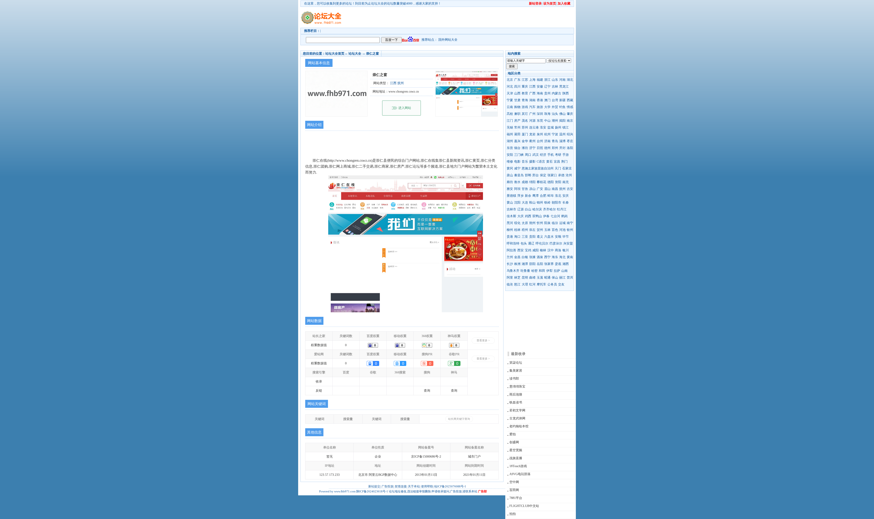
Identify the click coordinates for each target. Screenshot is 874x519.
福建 (540, 79)
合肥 (543, 195)
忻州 (540, 223)
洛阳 (570, 148)
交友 (561, 284)
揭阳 (562, 120)
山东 (555, 79)
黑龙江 (564, 86)
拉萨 (557, 270)
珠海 (547, 114)
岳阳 (540, 264)
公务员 (552, 284)
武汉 (535, 154)
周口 (528, 154)
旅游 (540, 107)
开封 (562, 148)
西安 (520, 250)
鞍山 (532, 202)
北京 (510, 79)
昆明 (525, 277)
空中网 (514, 482)
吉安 (570, 189)
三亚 (525, 236)
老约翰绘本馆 (518, 426)
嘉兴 (517, 141)
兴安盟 (568, 243)
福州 (510, 134)
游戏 (525, 107)
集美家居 (515, 370)
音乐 (525, 161)
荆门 (564, 161)
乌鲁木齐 (513, 270)
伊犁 (549, 270)
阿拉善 (511, 250)
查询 (427, 390)
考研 (558, 154)
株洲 (517, 264)
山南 (564, 270)
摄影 (532, 161)
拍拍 (512, 514)
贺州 (540, 230)
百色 (555, 230)
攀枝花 (541, 182)
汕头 (555, 114)
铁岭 (547, 202)
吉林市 (511, 209)
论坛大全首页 (334, 53)
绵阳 (532, 182)
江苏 (525, 79)
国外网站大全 (447, 39)
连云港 (534, 127)
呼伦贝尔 (542, 243)
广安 (540, 189)
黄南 (570, 257)
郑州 (555, 148)
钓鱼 (562, 107)
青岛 (555, 141)
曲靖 (532, 277)
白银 (525, 257)
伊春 (546, 216)
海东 (555, 257)
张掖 (532, 257)
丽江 (562, 277)
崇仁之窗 (372, 53)
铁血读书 (515, 402)
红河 (532, 284)
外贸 (555, 107)
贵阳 (532, 236)
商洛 (558, 250)
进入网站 (404, 108)
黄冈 (510, 168)
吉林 (555, 86)
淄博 (562, 141)
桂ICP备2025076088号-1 (450, 486)
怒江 (517, 284)
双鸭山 (537, 216)
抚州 (562, 189)
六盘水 (549, 236)
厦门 (525, 134)
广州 (532, 114)
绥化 (517, 223)
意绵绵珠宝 (517, 386)
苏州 (525, 127)
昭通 (547, 277)
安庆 (565, 195)
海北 (562, 257)
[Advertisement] (463, 17)
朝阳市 (556, 202)
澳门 (547, 100)
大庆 (520, 216)
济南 (547, 141)
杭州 (547, 134)
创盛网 (514, 442)
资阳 (558, 182)
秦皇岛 (519, 175)
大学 (547, 107)
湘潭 (525, 264)
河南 (562, 79)
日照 (540, 148)
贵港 (510, 236)
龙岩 (532, 134)
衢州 (532, 141)
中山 (547, 120)
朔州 (532, 223)
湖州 (510, 141)
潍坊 (525, 148)
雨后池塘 (515, 394)
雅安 (510, 189)
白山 (528, 209)
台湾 (555, 100)
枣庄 (570, 141)
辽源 (520, 209)
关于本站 (414, 486)
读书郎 (514, 378)
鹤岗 (564, 216)
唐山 (510, 175)
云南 (510, 107)
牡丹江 (562, 209)
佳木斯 (511, 216)
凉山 (532, 189)
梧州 (525, 230)
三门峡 (519, 154)
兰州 (510, 257)
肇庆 (570, 114)
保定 (543, 175)
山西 (517, 93)
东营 (510, 148)
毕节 (565, 236)
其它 (525, 114)
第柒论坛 (515, 362)
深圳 (540, 114)
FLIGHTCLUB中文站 (524, 506)
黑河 (510, 223)
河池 (562, 230)
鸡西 (528, 216)
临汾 (555, 223)
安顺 (558, 236)
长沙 (510, 264)
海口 (517, 236)
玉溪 (540, 277)
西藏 (570, 100)
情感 (570, 107)
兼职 (517, 114)
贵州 (547, 93)
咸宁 (517, 168)
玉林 (547, 230)
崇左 (532, 230)
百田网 (514, 490)
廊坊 (510, 182)
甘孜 (525, 189)
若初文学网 (517, 410)
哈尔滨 (537, 209)
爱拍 (512, 434)
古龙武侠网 (517, 418)
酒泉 (540, 257)
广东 (517, 79)
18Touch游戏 (518, 466)
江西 (532, 86)
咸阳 (535, 250)
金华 (525, 141)
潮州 (555, 120)
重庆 (525, 86)
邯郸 (528, 175)
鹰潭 (535, 195)
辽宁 (547, 86)
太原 (525, 223)
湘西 (565, 264)
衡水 (517, 182)
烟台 (517, 148)
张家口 (552, 175)
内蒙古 (556, 93)
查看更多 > (483, 340)
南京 (570, 120)
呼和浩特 (513, 243)
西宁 (547, 257)
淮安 (543, 127)
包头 (524, 243)
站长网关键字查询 (459, 419)
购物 (517, 107)
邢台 (535, 175)
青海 (525, 100)
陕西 (565, 93)
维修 (510, 161)
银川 (565, 250)
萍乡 (520, 195)
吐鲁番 (525, 270)
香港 (540, 100)
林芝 (517, 277)
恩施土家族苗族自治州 (538, 168)
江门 (510, 120)
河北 (510, 86)
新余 (528, 195)
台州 (540, 141)
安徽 (540, 86)
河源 (532, 120)
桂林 (517, 230)
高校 (510, 114)
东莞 (540, 120)
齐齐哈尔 (549, 209)
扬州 (558, 127)
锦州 (540, 202)
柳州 (510, 230)
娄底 (558, 264)
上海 (532, 79)
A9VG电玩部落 (520, 474)
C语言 (541, 161)
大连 (525, 202)
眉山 (547, 189)
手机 (550, 154)
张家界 (549, 264)
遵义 (540, 236)
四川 (517, 86)
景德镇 (511, 195)
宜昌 (557, 161)
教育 (525, 93)
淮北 (558, 195)
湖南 (532, 100)
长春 (565, 202)
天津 (510, 93)
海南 (540, 93)
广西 (532, 93)
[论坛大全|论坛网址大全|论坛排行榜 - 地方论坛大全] (320, 14)
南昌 (555, 189)
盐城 (550, 127)
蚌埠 (550, 195)
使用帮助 (427, 486)
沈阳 (517, 202)
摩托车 (541, 284)
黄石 (549, 161)
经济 (543, 154)
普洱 (570, 277)
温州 (562, 134)
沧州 (569, 175)
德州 (547, 148)
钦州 (570, 230)
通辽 (531, 243)
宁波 (555, 134)
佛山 (562, 114)
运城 (562, 223)
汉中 (550, 250)
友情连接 (401, 486)
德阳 (550, 182)
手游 (565, 154)
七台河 (555, 216)
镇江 (565, 127)
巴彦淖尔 (555, 243)
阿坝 (517, 189)
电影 (517, 161)
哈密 (534, 270)
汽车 (532, 107)
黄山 (510, 202)
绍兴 (570, 134)
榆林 (543, 250)
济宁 (532, 148)
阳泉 (547, 223)
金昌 (517, 257)
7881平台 (515, 498)
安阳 (510, 154)
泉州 (540, 134)
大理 (525, 284)
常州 (517, 127)
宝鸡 (528, 250)
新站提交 (374, 486)
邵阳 (532, 264)
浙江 (547, 79)
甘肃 (517, 100)
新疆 (562, 100)
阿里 (510, 277)
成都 (525, 182)
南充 (565, 182)
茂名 (525, 120)
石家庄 (567, 168)
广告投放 (387, 486)
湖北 (570, 79)
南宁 (570, 223)
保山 (555, 277)
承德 (561, 175)
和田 (542, 270)
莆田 (517, 134)
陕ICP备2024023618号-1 (372, 491)
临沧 (510, 284)
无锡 (510, 127)
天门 (558, 168)
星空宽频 (515, 450)
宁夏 (510, 100)
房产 (517, 120)
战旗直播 (515, 458)
